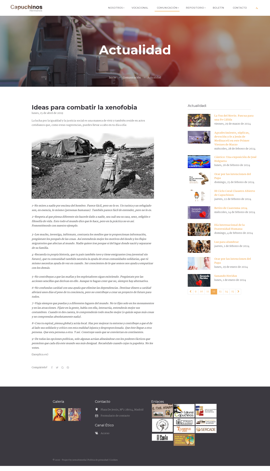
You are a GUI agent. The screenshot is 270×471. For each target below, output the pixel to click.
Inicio (112, 78)
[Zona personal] (257, 8)
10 (201, 291)
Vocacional (140, 7)
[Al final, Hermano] (162, 411)
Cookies (114, 460)
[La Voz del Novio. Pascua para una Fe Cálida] (199, 120)
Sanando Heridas (225, 276)
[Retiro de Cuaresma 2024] (199, 212)
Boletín (218, 7)
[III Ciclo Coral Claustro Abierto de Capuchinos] (199, 196)
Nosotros (115, 7)
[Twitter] (57, 367)
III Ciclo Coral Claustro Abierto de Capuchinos (234, 193)
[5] (190, 291)
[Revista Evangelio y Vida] (184, 430)
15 (232, 291)
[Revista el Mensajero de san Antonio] (184, 422)
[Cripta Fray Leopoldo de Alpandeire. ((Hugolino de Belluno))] (74, 414)
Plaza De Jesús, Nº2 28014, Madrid (122, 410)
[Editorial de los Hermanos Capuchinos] (184, 411)
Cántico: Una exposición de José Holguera (235, 159)
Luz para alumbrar (226, 242)
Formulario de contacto (115, 416)
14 (226, 291)
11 (207, 291)
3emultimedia (79, 460)
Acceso (105, 433)
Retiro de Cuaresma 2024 (230, 208)
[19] (238, 291)
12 (213, 291)
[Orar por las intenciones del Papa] (199, 179)
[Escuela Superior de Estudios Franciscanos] (206, 411)
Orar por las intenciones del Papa (232, 176)
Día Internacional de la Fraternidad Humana (229, 227)
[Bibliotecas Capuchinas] (206, 422)
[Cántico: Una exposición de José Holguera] (199, 162)
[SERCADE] (206, 430)
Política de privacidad (98, 460)
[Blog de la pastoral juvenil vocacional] (184, 440)
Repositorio (195, 7)
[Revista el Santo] (162, 437)
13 (220, 291)
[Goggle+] (62, 367)
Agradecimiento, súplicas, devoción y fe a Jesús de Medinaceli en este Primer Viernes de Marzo (231, 139)
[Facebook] (51, 367)
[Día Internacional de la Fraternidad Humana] (199, 229)
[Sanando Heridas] (199, 280)
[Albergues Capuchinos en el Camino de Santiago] (162, 425)
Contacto (240, 7)
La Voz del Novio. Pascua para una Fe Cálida (234, 118)
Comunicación (167, 7)
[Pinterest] (67, 367)
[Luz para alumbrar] (199, 246)
